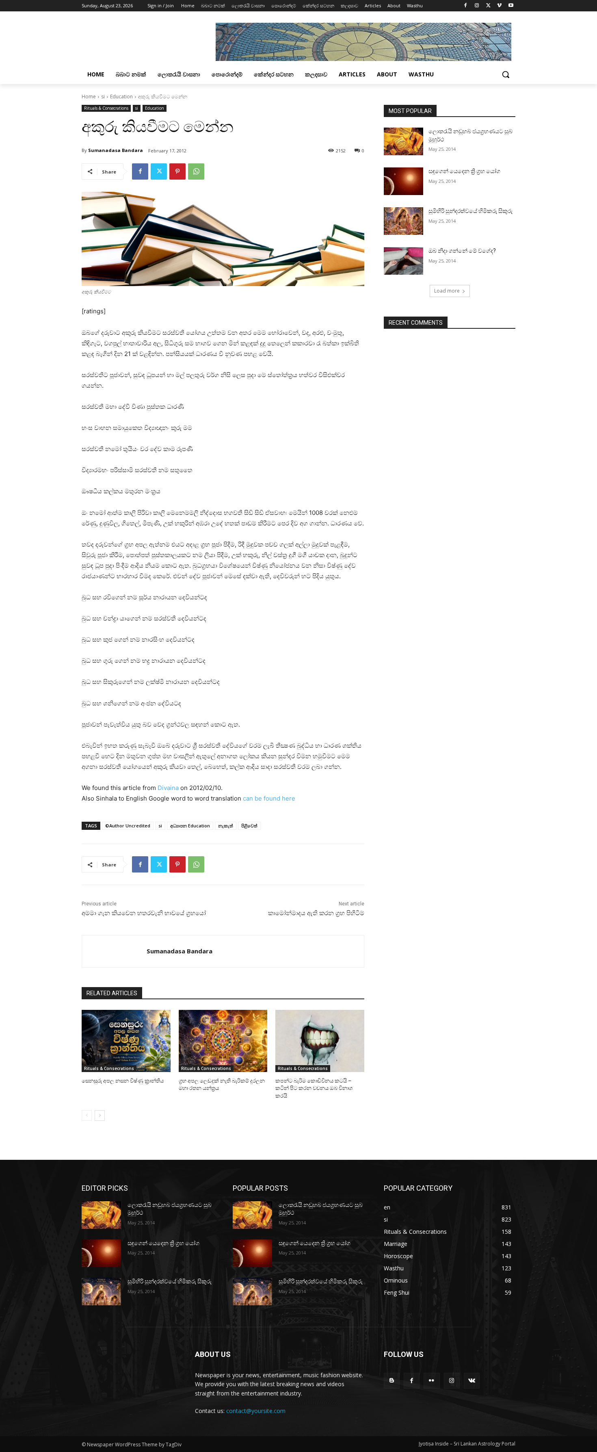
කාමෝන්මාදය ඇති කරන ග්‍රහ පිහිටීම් (316, 913)
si (103, 96)
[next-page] (100, 1115)
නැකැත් (225, 826)
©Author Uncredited (127, 826)
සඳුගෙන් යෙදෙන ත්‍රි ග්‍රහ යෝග (464, 171)
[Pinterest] (177, 171)
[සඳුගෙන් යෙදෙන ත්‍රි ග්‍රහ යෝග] (403, 181)
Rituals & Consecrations (106, 108)
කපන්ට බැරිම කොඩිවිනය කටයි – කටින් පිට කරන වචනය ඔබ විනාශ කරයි (314, 1088)
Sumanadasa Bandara (115, 150)
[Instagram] (477, 6)
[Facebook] (465, 6)
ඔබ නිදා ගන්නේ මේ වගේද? (462, 250)
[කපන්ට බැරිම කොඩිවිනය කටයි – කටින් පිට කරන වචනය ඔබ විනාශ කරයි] (319, 1041)
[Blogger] (392, 1381)
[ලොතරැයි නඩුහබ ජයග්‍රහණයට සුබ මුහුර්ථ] (403, 141)
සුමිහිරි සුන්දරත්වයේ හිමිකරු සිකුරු (470, 211)
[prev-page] (87, 1115)
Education (121, 96)
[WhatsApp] (196, 171)
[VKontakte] (472, 1381)
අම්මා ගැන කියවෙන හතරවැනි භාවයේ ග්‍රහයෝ (144, 913)
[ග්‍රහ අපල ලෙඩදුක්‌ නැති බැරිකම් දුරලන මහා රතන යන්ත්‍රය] (223, 1041)
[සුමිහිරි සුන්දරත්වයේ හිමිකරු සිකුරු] (403, 221)
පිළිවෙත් (249, 826)
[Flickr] (431, 1381)
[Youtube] (510, 6)
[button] (505, 74)
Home (89, 96)
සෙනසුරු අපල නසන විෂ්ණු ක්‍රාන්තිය (123, 1081)
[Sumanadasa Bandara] (114, 951)
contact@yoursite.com (256, 1411)
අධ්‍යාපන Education (190, 826)
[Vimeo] (499, 6)
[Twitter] (488, 6)
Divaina (168, 788)
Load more (447, 290)
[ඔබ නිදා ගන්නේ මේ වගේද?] (403, 261)
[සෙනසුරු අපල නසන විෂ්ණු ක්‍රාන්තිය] (126, 1041)
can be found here (269, 798)
